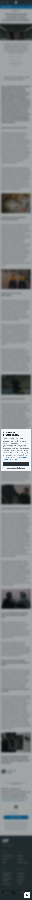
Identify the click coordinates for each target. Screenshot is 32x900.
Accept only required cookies (16, 468)
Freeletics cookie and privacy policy (15, 458)
